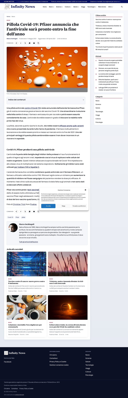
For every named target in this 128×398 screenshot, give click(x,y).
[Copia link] (38, 43)
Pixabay (25, 94)
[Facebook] (21, 43)
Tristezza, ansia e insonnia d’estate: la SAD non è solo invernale (69, 1)
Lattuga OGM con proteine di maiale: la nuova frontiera (108, 89)
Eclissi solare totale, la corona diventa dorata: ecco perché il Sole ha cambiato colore (67, 326)
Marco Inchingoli (12, 38)
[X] (25, 43)
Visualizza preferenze (79, 206)
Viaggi (83, 7)
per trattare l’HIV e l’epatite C (26, 167)
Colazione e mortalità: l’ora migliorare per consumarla (105, 1)
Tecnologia (91, 7)
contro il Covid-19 (32, 108)
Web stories (102, 7)
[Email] (34, 43)
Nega (63, 206)
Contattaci (54, 358)
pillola (23, 217)
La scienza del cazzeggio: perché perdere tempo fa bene (110, 75)
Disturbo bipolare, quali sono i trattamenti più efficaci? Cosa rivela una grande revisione (109, 82)
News (51, 7)
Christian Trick (15, 94)
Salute (75, 7)
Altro (110, 7)
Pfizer (17, 217)
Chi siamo (53, 355)
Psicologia (99, 122)
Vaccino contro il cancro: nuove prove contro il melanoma (31, 1)
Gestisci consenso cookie (59, 365)
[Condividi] (16, 43)
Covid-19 (10, 217)
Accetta (48, 206)
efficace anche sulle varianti (71, 126)
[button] (86, 190)
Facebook (7, 362)
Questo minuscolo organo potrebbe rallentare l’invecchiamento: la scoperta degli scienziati (110, 62)
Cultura (67, 7)
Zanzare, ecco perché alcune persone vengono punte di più (108, 69)
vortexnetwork (19, 395)
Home (45, 7)
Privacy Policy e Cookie (58, 361)
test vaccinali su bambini (38, 190)
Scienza (58, 7)
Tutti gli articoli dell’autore (28, 242)
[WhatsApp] (29, 43)
